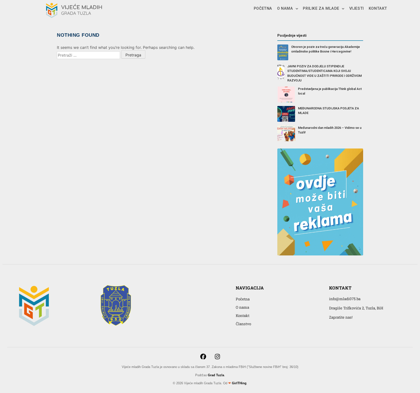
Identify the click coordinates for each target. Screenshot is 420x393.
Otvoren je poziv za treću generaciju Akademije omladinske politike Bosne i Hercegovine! (325, 49)
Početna (263, 8)
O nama (285, 8)
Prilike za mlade (321, 8)
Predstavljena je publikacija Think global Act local (330, 91)
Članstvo (243, 323)
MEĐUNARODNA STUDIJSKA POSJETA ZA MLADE (328, 110)
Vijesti (356, 8)
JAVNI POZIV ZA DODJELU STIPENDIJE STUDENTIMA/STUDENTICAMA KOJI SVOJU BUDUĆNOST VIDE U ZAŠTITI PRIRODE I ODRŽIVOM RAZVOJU (324, 73)
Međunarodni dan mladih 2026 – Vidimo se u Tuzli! (329, 130)
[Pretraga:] (88, 55)
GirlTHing (239, 383)
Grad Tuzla (216, 375)
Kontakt (378, 8)
